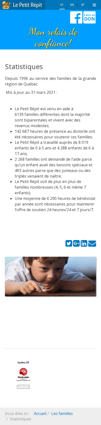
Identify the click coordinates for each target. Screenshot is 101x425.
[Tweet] (68, 244)
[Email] (92, 244)
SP (82, 5)
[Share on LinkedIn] (84, 244)
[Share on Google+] (76, 244)
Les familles (62, 413)
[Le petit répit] (22, 5)
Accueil (40, 413)
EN (72, 5)
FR (62, 5)
